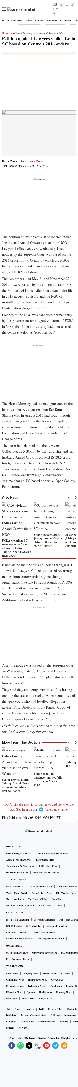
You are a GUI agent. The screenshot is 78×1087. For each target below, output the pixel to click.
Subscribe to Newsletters (44, 952)
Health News (45, 992)
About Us (29, 1009)
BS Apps (23, 1027)
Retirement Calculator (57, 926)
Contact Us (28, 1021)
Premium (16, 20)
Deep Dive (57, 899)
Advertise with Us (47, 1021)
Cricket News (57, 979)
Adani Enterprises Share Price (52, 853)
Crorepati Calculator (44, 919)
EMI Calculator (14, 926)
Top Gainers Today (37, 899)
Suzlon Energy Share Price (19, 853)
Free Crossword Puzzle (17, 959)
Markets (52, 20)
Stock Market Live (15, 886)
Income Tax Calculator (17, 919)
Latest (28, 20)
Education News (14, 992)
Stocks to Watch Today (40, 886)
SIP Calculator (33, 926)
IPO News (65, 973)
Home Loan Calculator (43, 932)
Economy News (63, 992)
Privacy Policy (55, 1009)
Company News (30, 973)
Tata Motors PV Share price (20, 866)
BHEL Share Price (48, 866)
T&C (41, 1009)
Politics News (28, 998)
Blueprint (66, 20)
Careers (10, 1027)
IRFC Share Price (45, 859)
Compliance (12, 1021)
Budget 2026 (45, 998)
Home (5, 20)
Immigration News (37, 979)
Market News (49, 973)
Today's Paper (13, 1009)
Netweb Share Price (42, 892)
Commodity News (15, 979)
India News (15, 33)
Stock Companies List (17, 952)
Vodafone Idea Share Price (46, 872)
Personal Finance (15, 986)
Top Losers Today (15, 899)
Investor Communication (33, 1015)
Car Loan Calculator (16, 932)
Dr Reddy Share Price (17, 872)
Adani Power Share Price (19, 859)
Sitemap (64, 1021)
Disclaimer (11, 1015)
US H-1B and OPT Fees (50, 905)
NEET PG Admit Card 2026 (20, 905)
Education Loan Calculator (20, 938)
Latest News (12, 973)
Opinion (31, 992)
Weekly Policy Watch (16, 892)
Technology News (36, 986)
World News (56, 986)
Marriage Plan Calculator (51, 938)
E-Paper (39, 20)
